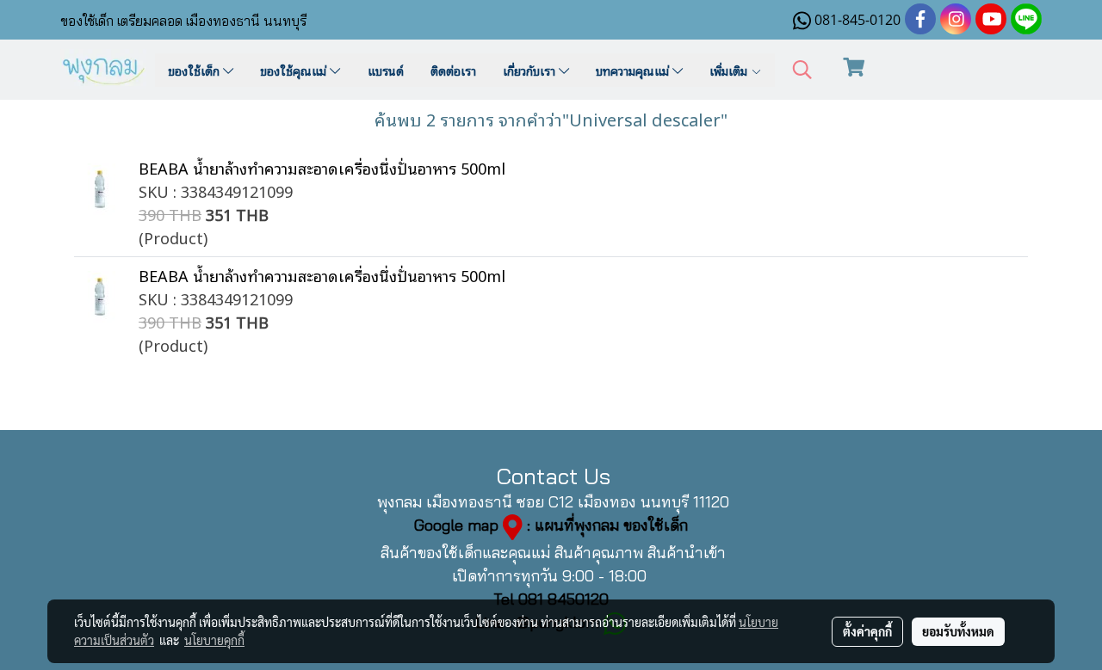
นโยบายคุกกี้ (214, 640)
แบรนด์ (386, 70)
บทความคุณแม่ (634, 70)
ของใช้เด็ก (195, 70)
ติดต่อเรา (453, 70)
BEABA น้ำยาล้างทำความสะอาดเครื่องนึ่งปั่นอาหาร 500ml (322, 168)
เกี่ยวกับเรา (531, 70)
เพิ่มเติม (730, 70)
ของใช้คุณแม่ (295, 70)
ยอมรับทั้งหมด (958, 631)
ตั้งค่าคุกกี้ (867, 631)
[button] (802, 70)
